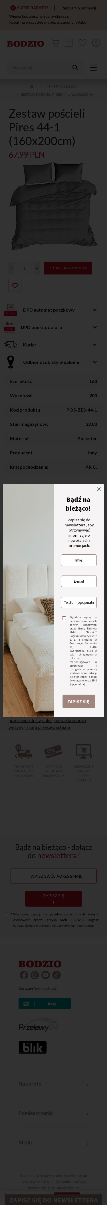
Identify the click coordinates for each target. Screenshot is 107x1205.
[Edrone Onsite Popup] (53, 602)
